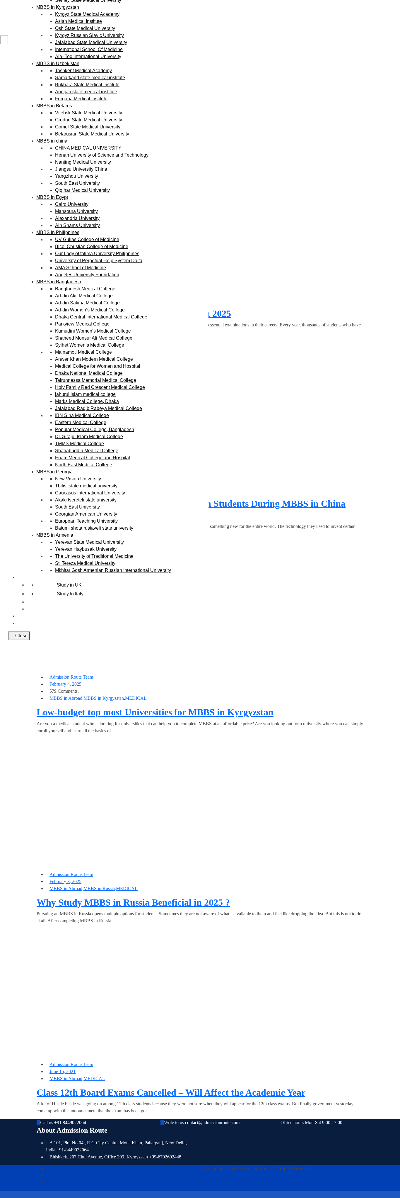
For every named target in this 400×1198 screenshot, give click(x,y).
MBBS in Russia (99, 888)
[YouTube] (47, 1182)
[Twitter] (47, 1175)
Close (21, 635)
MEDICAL (136, 698)
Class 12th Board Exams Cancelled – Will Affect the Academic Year (171, 1092)
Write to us (174, 1122)
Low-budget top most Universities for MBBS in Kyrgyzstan (155, 712)
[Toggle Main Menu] (4, 39)
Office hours (292, 1122)
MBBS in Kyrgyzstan (103, 698)
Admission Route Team (71, 677)
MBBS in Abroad (65, 698)
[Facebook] (47, 1168)
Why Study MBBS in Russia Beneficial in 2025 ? (133, 902)
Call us (46, 1122)
